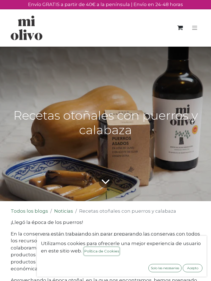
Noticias (63, 211)
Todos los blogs (29, 211)
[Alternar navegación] (194, 27)
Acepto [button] (192, 268)
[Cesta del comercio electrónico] (180, 28)
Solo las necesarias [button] (165, 268)
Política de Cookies (101, 251)
